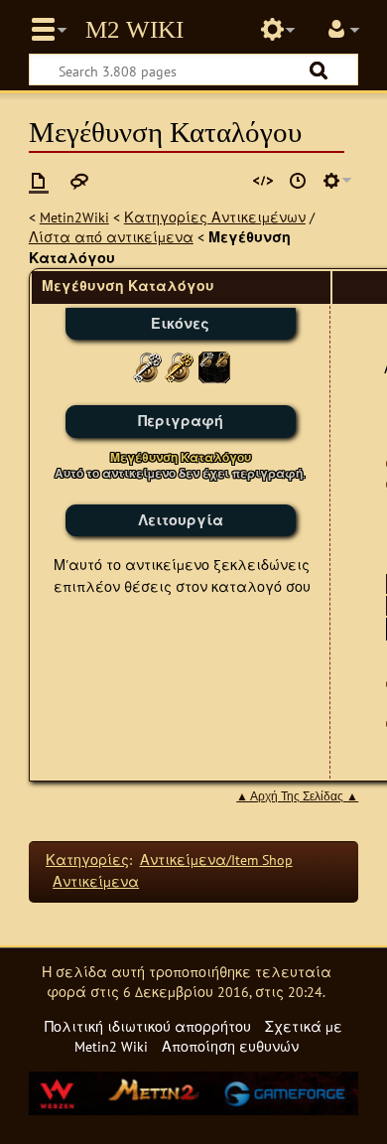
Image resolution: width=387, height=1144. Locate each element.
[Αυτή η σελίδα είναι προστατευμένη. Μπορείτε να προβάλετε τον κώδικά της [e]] (263, 181)
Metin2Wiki (74, 217)
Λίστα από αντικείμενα (111, 236)
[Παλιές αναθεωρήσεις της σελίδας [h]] (298, 181)
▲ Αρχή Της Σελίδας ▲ (297, 796)
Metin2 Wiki (134, 30)
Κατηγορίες (87, 859)
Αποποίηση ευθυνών (230, 1046)
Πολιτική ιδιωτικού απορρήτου (148, 1026)
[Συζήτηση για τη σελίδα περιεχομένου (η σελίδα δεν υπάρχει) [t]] (79, 181)
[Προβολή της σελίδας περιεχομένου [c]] (39, 181)
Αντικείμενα (96, 881)
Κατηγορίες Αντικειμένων (215, 217)
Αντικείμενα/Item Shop (216, 859)
